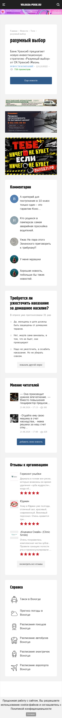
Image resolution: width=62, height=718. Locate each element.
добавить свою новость (31, 442)
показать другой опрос (31, 365)
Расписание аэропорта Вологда (34, 667)
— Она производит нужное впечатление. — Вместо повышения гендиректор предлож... (35, 398)
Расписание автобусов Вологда (34, 640)
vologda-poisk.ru (31, 4)
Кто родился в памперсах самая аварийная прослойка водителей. (33, 224)
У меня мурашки (30, 259)
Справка (16, 587)
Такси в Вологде (30, 599)
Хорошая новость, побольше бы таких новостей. (32, 274)
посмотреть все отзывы (31, 564)
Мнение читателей (24, 385)
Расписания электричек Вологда (35, 653)
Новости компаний (22, 66)
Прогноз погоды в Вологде (31, 612)
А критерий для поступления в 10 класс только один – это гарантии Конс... (35, 203)
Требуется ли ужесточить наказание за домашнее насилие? (29, 303)
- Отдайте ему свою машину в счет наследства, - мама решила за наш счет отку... (33, 421)
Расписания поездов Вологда (33, 626)
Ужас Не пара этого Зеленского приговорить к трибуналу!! (35, 243)
